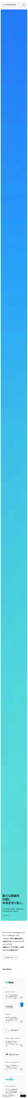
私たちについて (10, 957)
